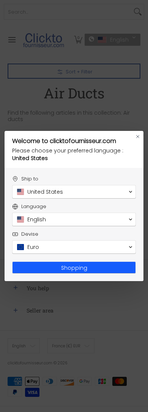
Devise (29, 234)
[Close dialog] (138, 136)
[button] (74, 192)
